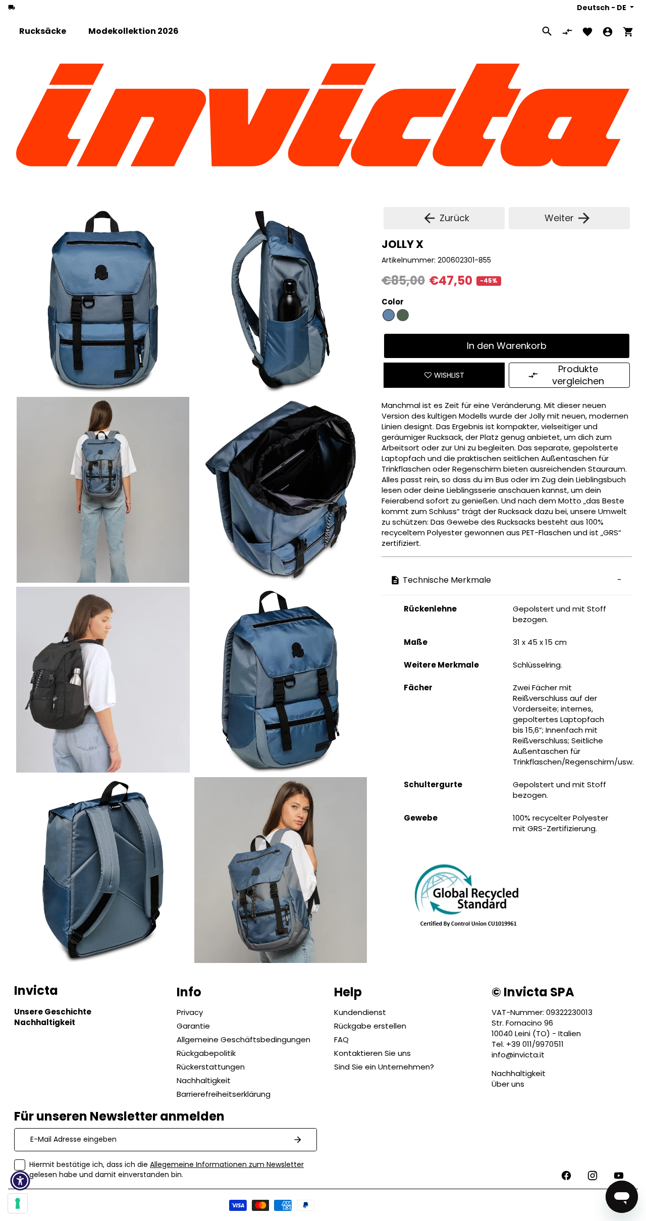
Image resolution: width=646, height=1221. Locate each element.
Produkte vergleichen (578, 375)
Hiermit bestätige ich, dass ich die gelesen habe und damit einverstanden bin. (166, 1169)
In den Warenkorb (507, 345)
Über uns (508, 1084)
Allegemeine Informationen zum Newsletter (227, 1164)
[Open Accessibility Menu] (20, 1181)
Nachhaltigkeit (519, 1073)
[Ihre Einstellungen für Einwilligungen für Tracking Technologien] (17, 1203)
